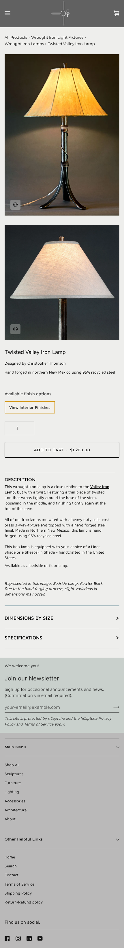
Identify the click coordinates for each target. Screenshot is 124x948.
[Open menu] (13, 13)
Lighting (12, 791)
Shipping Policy (18, 893)
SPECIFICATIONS (23, 638)
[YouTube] (40, 938)
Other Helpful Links (24, 839)
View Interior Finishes (29, 407)
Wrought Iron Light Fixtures (57, 37)
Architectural (16, 810)
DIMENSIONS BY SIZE (29, 618)
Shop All (12, 765)
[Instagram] (18, 938)
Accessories (15, 801)
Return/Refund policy (24, 902)
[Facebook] (7, 938)
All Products (16, 37)
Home (10, 857)
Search (11, 866)
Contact (11, 875)
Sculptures (14, 773)
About (10, 819)
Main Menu (15, 747)
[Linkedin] (29, 938)
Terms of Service (38, 724)
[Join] (111, 707)
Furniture (13, 782)
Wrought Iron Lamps (24, 43)
